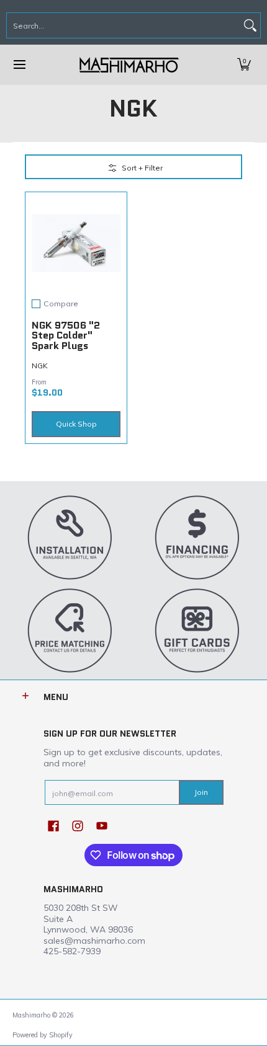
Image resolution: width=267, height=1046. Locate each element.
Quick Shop (76, 423)
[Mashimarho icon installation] (69, 537)
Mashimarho (32, 1015)
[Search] (250, 25)
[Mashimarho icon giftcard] (197, 630)
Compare (60, 303)
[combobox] (123, 25)
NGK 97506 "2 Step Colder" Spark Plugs (66, 335)
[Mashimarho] (129, 65)
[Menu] (18, 65)
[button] (244, 65)
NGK (40, 365)
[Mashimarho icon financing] (197, 537)
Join (201, 792)
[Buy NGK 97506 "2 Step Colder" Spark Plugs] (76, 242)
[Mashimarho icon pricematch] (69, 630)
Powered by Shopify (42, 1034)
